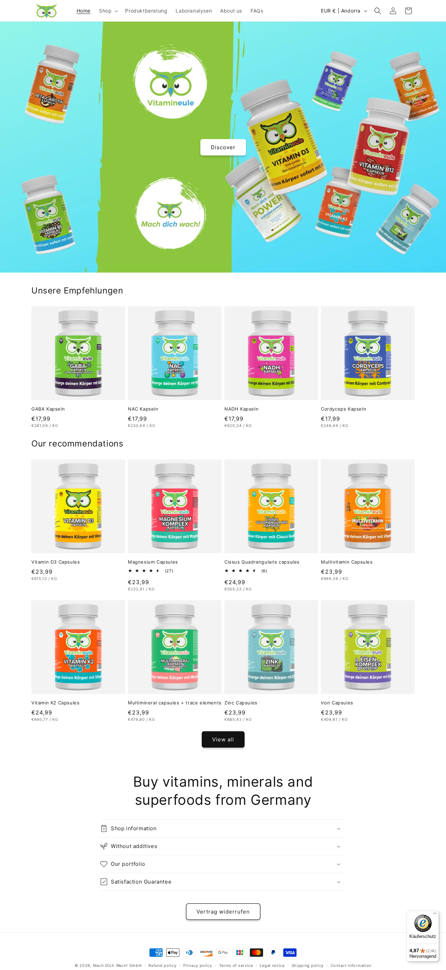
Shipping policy (308, 965)
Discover (223, 147)
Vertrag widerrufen (223, 911)
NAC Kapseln (143, 409)
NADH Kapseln (241, 409)
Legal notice (272, 965)
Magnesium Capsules (153, 562)
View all (223, 739)
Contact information (351, 965)
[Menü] (435, 915)
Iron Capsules (337, 702)
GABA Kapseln (48, 409)
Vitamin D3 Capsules (55, 562)
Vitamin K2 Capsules (55, 702)
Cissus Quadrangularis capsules (262, 562)
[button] (108, 10)
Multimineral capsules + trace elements (175, 702)
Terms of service (236, 965)
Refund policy (162, 965)
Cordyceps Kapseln (343, 409)
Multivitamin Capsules (347, 562)
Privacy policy (197, 965)
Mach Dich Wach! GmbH (117, 965)
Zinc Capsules (240, 702)
